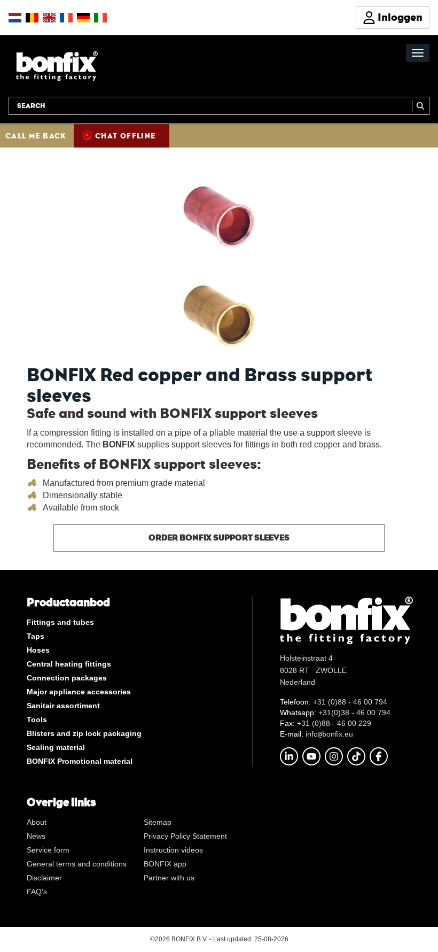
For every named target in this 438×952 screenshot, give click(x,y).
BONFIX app (165, 864)
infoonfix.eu (329, 734)
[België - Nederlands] (32, 17)
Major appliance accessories (79, 691)
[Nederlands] (15, 17)
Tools (37, 719)
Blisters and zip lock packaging (84, 733)
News (36, 836)
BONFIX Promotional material (79, 761)
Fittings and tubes (60, 622)
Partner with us (169, 877)
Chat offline (125, 135)
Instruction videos (173, 850)
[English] (49, 17)
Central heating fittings (69, 664)
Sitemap (157, 822)
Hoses (38, 650)
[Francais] (66, 17)
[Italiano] (100, 17)
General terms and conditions (77, 864)
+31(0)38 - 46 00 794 (354, 712)
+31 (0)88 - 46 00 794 (350, 702)
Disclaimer (44, 877)
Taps (35, 636)
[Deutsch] (83, 17)
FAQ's (37, 891)
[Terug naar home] (57, 65)
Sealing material (56, 747)
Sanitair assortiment (63, 705)
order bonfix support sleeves (219, 537)
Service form (48, 850)
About (36, 822)
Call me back (35, 135)
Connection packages (67, 678)
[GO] (420, 106)
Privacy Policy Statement (185, 836)
